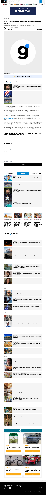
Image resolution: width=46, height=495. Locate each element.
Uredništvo (16, 491)
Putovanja (30, 4)
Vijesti (12, 4)
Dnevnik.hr (6, 4)
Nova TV (5, 486)
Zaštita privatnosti (36, 491)
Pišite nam (12, 491)
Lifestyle (23, 4)
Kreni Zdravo (10, 488)
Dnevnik (10, 486)
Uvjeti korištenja (29, 491)
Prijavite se (23, 164)
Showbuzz (27, 486)
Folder (6, 488)
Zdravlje (36, 4)
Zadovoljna (18, 486)
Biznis (42, 4)
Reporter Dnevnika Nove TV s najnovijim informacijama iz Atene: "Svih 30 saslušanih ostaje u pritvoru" (22, 134)
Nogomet (11, 1)
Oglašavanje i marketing (23, 491)
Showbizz (17, 4)
